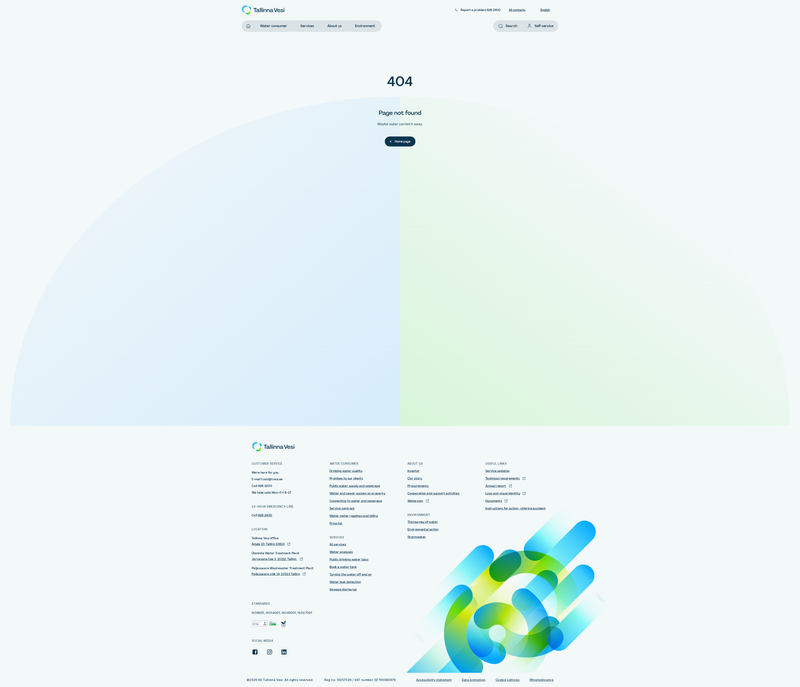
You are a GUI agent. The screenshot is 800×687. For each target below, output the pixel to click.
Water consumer (273, 26)
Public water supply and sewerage (355, 486)
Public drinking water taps (349, 559)
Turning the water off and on (351, 574)
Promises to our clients (346, 478)
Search (511, 26)
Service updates (497, 471)
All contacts (517, 10)
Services (307, 26)
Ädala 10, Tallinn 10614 (268, 544)
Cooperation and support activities (433, 493)
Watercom (415, 501)
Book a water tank (343, 567)
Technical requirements (502, 478)
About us (334, 26)
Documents (493, 501)
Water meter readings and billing (354, 516)
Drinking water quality (346, 471)
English (545, 10)
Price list (336, 523)
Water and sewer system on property (357, 493)
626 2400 (265, 515)
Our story (415, 478)
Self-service (544, 26)
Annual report (495, 486)
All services (338, 544)
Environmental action (423, 529)
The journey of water (423, 522)
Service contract (342, 508)
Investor (414, 471)
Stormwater (417, 537)
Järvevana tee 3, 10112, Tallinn (274, 559)
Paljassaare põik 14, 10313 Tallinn (276, 574)
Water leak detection (345, 582)
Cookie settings (508, 680)
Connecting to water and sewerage (356, 501)
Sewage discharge (343, 589)
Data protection (474, 680)
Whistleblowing (541, 680)
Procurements (418, 486)
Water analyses (341, 552)
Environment (365, 26)
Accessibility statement (434, 680)
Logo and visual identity (502, 493)
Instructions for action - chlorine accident (515, 508)
